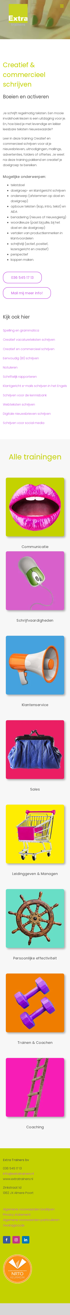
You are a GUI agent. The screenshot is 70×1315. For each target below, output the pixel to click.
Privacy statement (17, 1214)
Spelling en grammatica (21, 330)
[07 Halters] (35, 975)
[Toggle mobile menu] (62, 6)
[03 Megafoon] (35, 637)
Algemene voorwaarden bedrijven (29, 1209)
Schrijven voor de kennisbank (25, 395)
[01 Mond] (35, 479)
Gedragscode (13, 1225)
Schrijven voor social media (23, 423)
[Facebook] (6, 1239)
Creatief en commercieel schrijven (28, 349)
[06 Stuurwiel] (35, 890)
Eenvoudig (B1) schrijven (21, 358)
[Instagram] (16, 1239)
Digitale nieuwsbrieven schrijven (27, 413)
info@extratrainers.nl (18, 1173)
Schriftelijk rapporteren (20, 376)
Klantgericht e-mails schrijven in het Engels (35, 386)
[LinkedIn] (25, 1239)
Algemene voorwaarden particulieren (31, 1220)
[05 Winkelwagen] (35, 806)
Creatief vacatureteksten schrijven (29, 339)
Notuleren (10, 367)
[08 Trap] (35, 1059)
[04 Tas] (35, 721)
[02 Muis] (35, 553)
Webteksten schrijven (19, 404)
